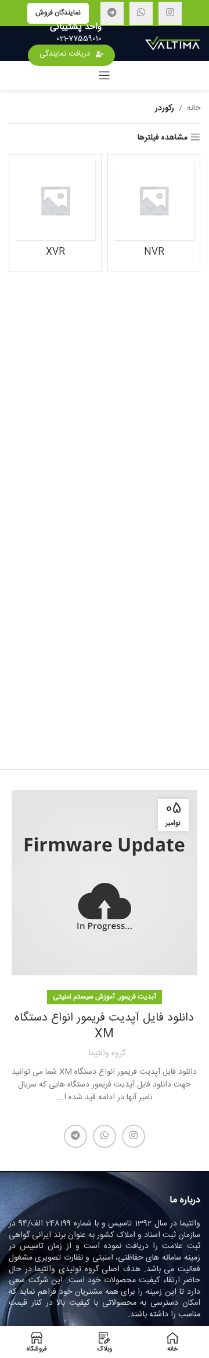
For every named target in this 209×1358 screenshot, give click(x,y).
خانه (193, 108)
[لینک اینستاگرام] (170, 13)
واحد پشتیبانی (76, 27)
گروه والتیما (107, 1053)
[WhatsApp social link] (141, 13)
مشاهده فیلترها (163, 137)
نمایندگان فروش (58, 13)
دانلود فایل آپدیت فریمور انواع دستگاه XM (104, 1026)
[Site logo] (172, 44)
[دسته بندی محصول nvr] (154, 212)
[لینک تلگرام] (112, 13)
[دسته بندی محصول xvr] (55, 212)
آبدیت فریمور (137, 997)
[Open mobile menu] (104, 75)
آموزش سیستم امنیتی (84, 997)
